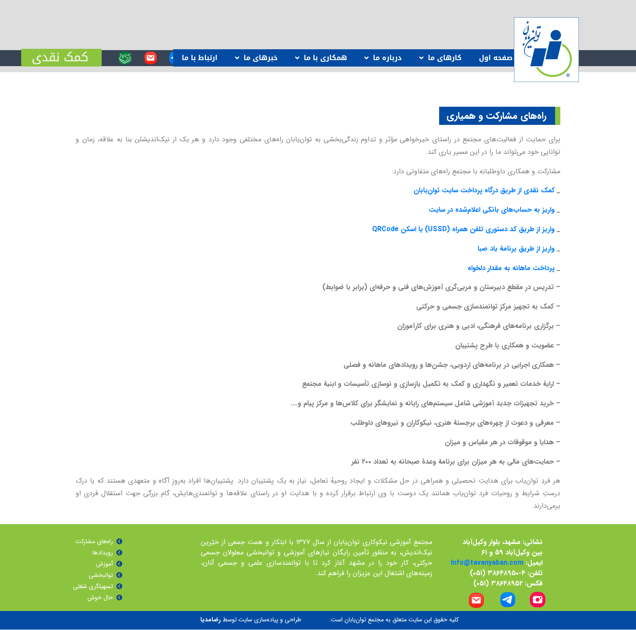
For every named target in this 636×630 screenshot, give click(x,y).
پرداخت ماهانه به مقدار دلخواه (511, 268)
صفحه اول (496, 57)
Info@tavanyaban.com (487, 562)
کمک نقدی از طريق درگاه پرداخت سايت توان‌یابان (484, 190)
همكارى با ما (325, 57)
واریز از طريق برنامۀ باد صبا (516, 248)
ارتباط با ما (200, 57)
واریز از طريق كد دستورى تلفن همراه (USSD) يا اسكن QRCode (463, 229)
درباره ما (387, 57)
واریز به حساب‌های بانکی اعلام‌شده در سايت (492, 209)
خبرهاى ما (261, 57)
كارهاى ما (445, 57)
